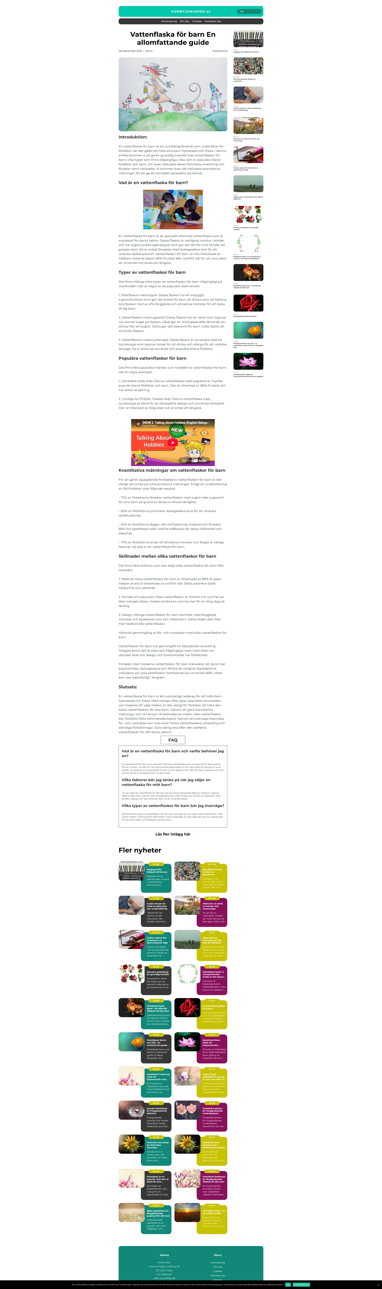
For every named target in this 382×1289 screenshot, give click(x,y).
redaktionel (220, 51)
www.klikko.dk (167, 1278)
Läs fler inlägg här (173, 834)
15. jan (156, 864)
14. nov (156, 932)
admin (149, 51)
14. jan (156, 1171)
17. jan (212, 1000)
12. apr (156, 898)
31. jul (212, 932)
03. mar (212, 898)
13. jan (212, 1205)
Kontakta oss (213, 21)
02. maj (212, 864)
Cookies (197, 21)
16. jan (156, 1069)
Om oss (184, 21)
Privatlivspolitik (301, 1284)
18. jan (156, 966)
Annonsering (169, 21)
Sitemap (217, 1279)
